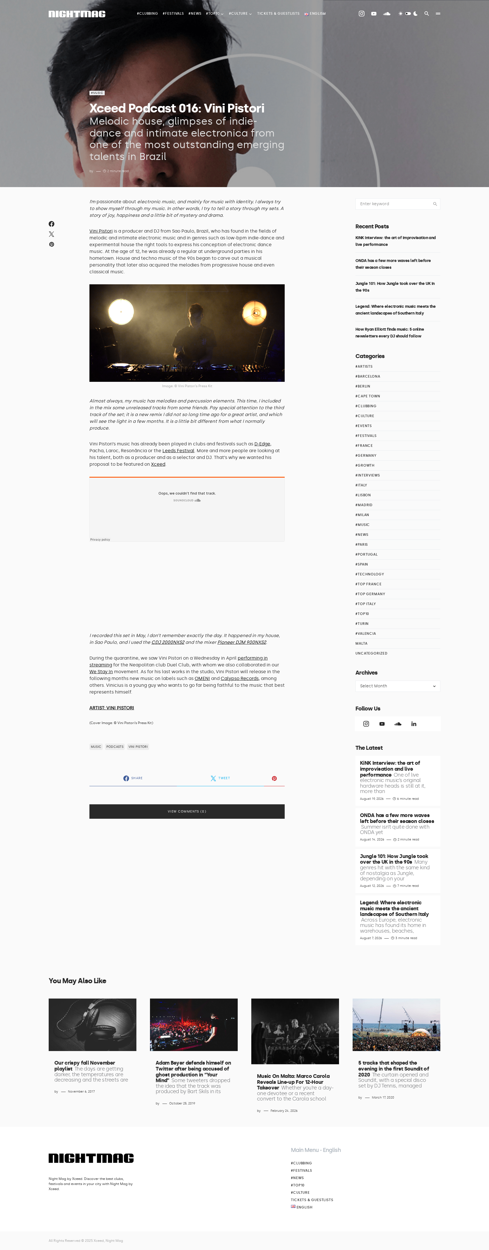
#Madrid (364, 505)
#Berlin (362, 386)
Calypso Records (240, 678)
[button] (408, 13)
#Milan (362, 515)
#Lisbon (363, 495)
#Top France (368, 584)
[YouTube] (374, 13)
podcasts (114, 747)
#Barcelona (367, 376)
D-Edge (262, 444)
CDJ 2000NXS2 (167, 642)
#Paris (361, 545)
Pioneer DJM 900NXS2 (241, 642)
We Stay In (101, 671)
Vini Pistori (101, 231)
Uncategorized (371, 653)
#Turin (362, 624)
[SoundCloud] (387, 13)
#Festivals (366, 436)
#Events (363, 426)
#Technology (369, 574)
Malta (361, 643)
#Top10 (362, 614)
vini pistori (138, 747)
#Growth (365, 465)
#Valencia (365, 634)
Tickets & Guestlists (312, 1200)
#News (361, 535)
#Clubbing (366, 406)
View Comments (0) (187, 811)
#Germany (366, 456)
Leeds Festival (178, 450)
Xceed (158, 464)
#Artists (364, 367)
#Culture (364, 416)
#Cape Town (367, 396)
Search (435, 204)
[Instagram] (361, 13)
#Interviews (367, 475)
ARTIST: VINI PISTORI (111, 707)
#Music (97, 93)
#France (364, 446)
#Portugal (366, 554)
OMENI (202, 678)
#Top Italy (365, 604)
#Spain (361, 564)
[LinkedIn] (414, 723)
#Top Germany (370, 594)
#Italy (361, 485)
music (96, 747)
